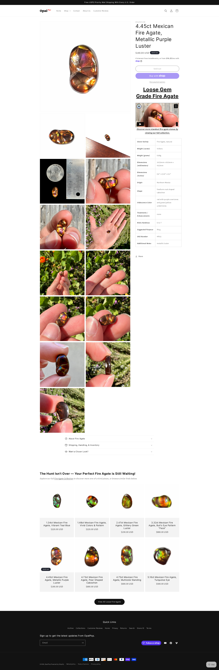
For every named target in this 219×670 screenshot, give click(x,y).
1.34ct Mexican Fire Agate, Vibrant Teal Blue (56, 524)
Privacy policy (96, 664)
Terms (149, 628)
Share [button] (140, 256)
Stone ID (140, 628)
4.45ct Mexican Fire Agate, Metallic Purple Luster (57, 580)
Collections (80, 628)
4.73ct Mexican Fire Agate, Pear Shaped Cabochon (92, 580)
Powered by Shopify (57, 664)
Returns (123, 628)
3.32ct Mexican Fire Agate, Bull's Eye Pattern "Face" (162, 525)
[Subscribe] (82, 643)
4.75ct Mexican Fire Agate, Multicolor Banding (127, 578)
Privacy (115, 628)
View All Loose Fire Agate (109, 602)
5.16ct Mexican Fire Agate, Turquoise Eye (162, 578)
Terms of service (83, 664)
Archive (71, 628)
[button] (67, 10)
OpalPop (48, 664)
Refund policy (71, 664)
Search (132, 628)
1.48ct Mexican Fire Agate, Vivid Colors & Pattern (91, 524)
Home (107, 628)
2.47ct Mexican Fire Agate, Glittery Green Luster (127, 525)
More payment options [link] (157, 82)
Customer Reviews (95, 628)
